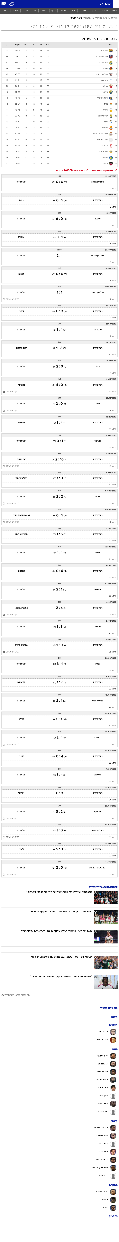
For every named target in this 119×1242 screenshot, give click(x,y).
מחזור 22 (112, 578)
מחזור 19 (112, 522)
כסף (53, 11)
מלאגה (21, 274)
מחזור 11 (113, 373)
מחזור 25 (112, 633)
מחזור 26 (112, 652)
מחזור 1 (113, 189)
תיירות (15, 11)
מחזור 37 (112, 856)
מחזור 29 (112, 707)
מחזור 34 (112, 800)
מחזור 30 (112, 726)
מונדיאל (105, 3)
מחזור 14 (112, 429)
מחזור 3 (113, 225)
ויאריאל (97, 441)
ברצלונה (21, 385)
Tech (5, 11)
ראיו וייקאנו (21, 459)
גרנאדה (21, 237)
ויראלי (72, 11)
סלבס (25, 11)
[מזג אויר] (12, 4)
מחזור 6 (113, 281)
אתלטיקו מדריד (97, 292)
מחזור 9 (113, 336)
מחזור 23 (112, 596)
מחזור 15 (112, 448)
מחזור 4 (113, 244)
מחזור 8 (113, 318)
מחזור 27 (112, 670)
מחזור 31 (112, 744)
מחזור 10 (112, 355)
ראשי (114, 11)
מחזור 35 (112, 818)
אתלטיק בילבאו (97, 256)
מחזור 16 (112, 466)
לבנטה (21, 311)
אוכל (34, 11)
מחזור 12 (112, 392)
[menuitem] (104, 10)
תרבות (63, 11)
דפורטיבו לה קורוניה (21, 515)
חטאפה (21, 423)
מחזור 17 (112, 485)
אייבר (97, 404)
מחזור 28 (112, 689)
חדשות (104, 11)
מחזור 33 (112, 781)
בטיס (21, 200)
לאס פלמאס (21, 348)
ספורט (83, 11)
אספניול (97, 219)
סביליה (97, 367)
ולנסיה (97, 497)
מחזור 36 (112, 837)
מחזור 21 (112, 559)
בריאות (44, 11)
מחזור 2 (113, 207)
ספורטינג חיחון (97, 182)
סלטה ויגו (98, 330)
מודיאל (114, 18)
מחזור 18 (112, 503)
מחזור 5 (113, 262)
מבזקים (93, 11)
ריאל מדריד (76, 18)
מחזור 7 (113, 299)
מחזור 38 (112, 874)
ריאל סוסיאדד (21, 478)
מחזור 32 (112, 763)
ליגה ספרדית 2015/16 (96, 18)
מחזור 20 (112, 541)
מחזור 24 (112, 615)
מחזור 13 (112, 411)
